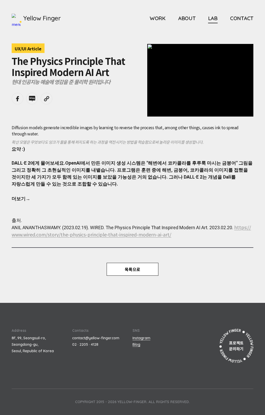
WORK (158, 18)
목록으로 (132, 269)
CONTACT (241, 18)
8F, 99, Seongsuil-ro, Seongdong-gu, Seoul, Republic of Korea (33, 344)
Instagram (141, 338)
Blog (136, 344)
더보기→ (21, 198)
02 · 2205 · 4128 (85, 344)
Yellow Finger (42, 18)
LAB (213, 18)
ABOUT (187, 18)
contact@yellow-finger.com (95, 338)
